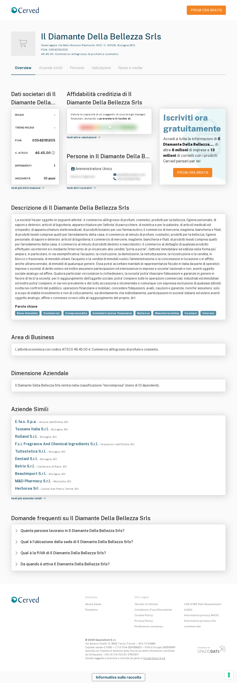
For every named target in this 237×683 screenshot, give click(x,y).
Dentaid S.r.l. (27, 459)
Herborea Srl (27, 488)
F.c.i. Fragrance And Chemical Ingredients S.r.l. (57, 444)
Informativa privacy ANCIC (201, 615)
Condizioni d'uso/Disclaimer (153, 609)
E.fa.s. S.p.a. (26, 421)
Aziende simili (50, 68)
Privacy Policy (143, 620)
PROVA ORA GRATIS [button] (206, 10)
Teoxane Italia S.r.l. (32, 429)
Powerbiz (91, 609)
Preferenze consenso (148, 626)
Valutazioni (101, 68)
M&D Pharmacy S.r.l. (33, 481)
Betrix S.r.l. (25, 466)
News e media (130, 68)
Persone (77, 68)
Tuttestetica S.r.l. (31, 451)
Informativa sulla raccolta (118, 677)
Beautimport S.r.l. (31, 473)
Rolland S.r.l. (26, 436)
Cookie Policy (143, 615)
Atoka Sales (93, 604)
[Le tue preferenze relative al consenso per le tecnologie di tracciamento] (229, 674)
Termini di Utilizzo (146, 604)
